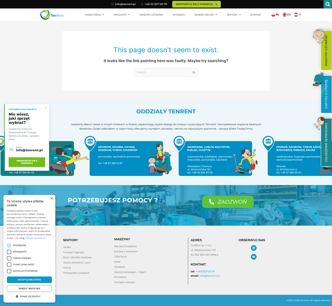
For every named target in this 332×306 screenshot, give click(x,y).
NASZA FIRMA (93, 14)
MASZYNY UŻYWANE (151, 14)
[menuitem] (326, 51)
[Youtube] (254, 257)
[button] (328, 4)
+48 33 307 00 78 (156, 4)
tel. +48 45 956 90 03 (198, 172)
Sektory (232, 14)
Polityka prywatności (36, 237)
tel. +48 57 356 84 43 (19, 172)
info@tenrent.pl (125, 4)
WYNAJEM (179, 14)
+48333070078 (205, 271)
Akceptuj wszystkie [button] (29, 279)
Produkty (120, 14)
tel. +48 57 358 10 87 (108, 163)
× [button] (51, 198)
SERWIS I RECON (204, 14)
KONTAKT (255, 14)
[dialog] (29, 249)
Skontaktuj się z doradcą (27, 161)
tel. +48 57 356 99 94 (286, 172)
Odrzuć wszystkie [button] (29, 288)
